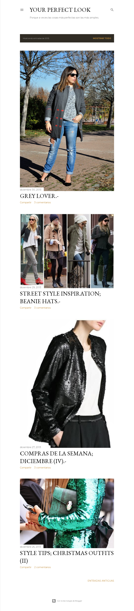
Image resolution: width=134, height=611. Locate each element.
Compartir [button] (25, 202)
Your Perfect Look (60, 10)
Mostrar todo (102, 38)
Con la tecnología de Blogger (69, 601)
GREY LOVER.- (39, 196)
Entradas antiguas (101, 580)
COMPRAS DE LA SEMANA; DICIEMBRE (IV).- (56, 457)
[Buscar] (112, 9)
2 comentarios (42, 567)
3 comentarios (42, 202)
